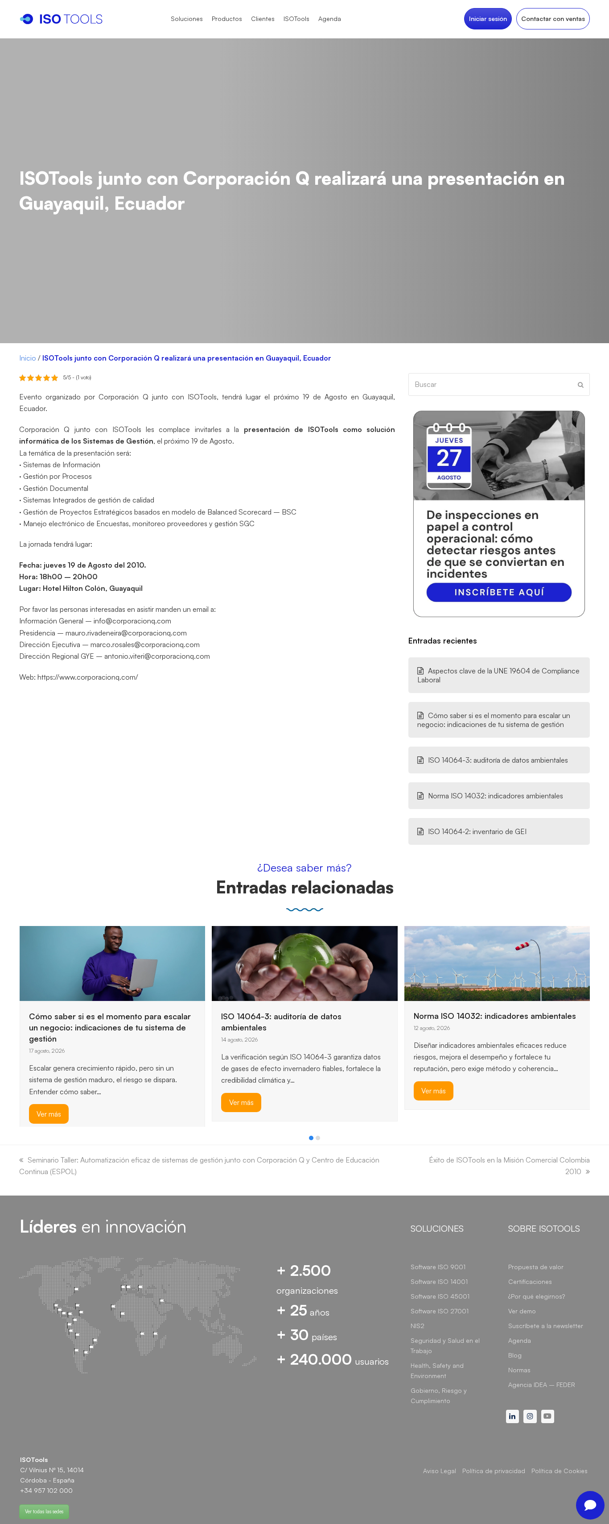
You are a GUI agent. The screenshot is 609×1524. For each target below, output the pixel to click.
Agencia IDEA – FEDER (541, 1384)
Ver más (49, 1113)
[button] (311, 1138)
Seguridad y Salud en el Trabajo (445, 1345)
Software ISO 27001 (440, 1311)
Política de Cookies (559, 1470)
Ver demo (522, 1311)
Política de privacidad (493, 1470)
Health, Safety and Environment (437, 1370)
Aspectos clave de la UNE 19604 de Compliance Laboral (498, 675)
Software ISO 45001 (440, 1296)
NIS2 (417, 1325)
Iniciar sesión (488, 18)
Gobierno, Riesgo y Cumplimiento (439, 1395)
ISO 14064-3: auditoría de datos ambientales (498, 760)
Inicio (27, 357)
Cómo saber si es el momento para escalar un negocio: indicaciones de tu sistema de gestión (493, 720)
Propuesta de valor (536, 1267)
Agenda (519, 1340)
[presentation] (23, 1140)
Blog (515, 1355)
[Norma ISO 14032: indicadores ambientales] (497, 962)
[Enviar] (581, 384)
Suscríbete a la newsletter (545, 1325)
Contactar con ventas (553, 18)
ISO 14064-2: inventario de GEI (477, 831)
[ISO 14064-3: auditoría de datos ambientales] (305, 962)
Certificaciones (530, 1281)
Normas (519, 1370)
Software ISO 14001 (439, 1281)
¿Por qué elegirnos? (536, 1296)
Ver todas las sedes (44, 1511)
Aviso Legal (439, 1470)
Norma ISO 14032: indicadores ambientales (495, 795)
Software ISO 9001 (438, 1267)
